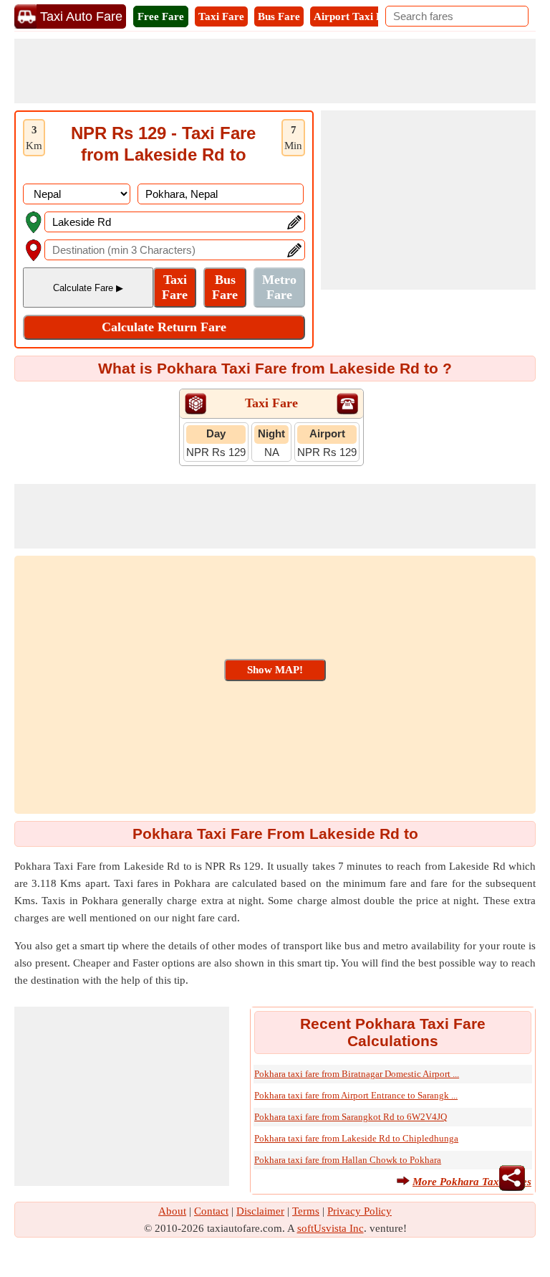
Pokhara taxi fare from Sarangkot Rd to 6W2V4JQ (350, 1116)
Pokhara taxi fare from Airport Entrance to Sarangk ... (356, 1095)
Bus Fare (279, 16)
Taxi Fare (221, 16)
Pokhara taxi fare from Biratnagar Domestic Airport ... (356, 1073)
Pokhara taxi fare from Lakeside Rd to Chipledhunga (356, 1138)
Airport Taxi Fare (356, 16)
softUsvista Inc (330, 1228)
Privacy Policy (359, 1211)
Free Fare (161, 16)
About (172, 1211)
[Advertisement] (275, 71)
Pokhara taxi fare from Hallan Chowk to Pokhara (347, 1159)
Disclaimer (260, 1211)
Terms (305, 1211)
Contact (211, 1211)
